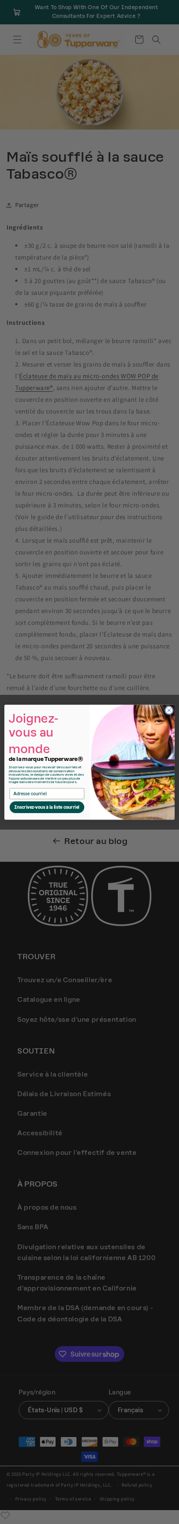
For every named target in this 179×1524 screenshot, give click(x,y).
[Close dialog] (169, 710)
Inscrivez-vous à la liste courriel (47, 806)
